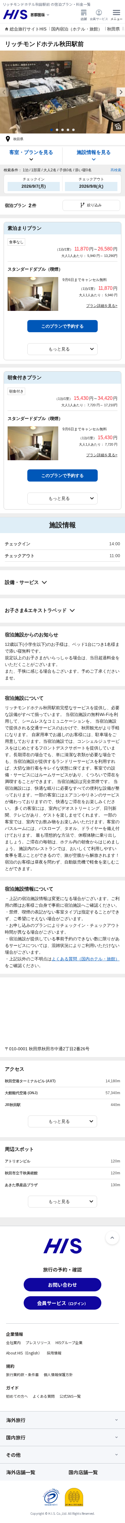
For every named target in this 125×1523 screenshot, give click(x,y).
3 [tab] (62, 130)
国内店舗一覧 (83, 1472)
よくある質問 (44, 1396)
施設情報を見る (94, 152)
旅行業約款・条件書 (22, 1374)
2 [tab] (57, 130)
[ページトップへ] (112, 1237)
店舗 (84, 18)
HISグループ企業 (69, 1342)
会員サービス (99, 18)
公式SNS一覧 (70, 1396)
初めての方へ (17, 1396)
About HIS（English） (24, 1352)
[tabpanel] (62, 92)
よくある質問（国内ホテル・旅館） (86, 958)
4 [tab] (68, 130)
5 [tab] (73, 130)
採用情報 (54, 1352)
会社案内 (13, 1342)
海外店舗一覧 (20, 1472)
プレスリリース (38, 1342)
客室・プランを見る (31, 152)
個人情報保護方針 (58, 1374)
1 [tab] (51, 130)
